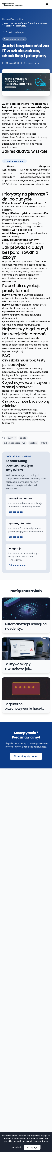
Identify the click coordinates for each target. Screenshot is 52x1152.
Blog (21, 19)
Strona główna (9, 19)
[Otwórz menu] (47, 4)
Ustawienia (17, 1147)
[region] (26, 172)
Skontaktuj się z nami (26, 756)
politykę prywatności (38, 1141)
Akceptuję (32, 1147)
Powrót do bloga (15, 32)
